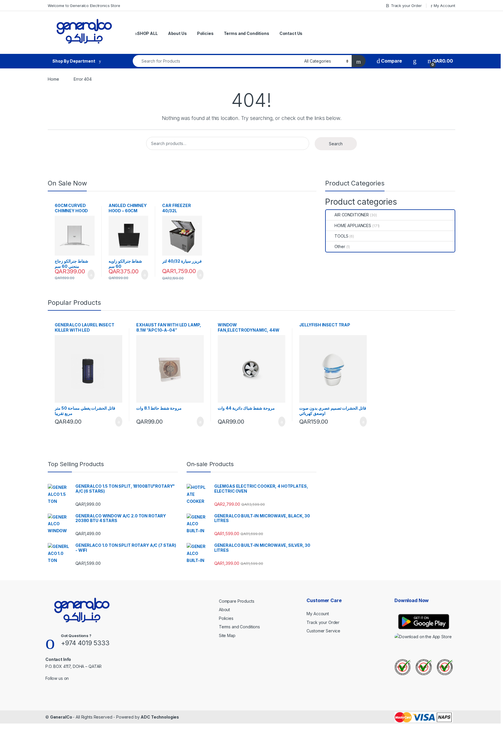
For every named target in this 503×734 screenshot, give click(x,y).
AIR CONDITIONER (351, 214)
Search (336, 143)
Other (339, 246)
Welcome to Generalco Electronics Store (84, 5)
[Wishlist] (415, 61)
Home (53, 79)
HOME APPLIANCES (352, 225)
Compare (391, 61)
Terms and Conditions (246, 33)
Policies (205, 33)
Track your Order (406, 5)
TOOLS (341, 236)
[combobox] (217, 61)
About (224, 609)
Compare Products (236, 601)
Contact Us (291, 33)
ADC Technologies (160, 716)
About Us (177, 33)
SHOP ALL (147, 33)
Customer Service (323, 630)
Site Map (227, 635)
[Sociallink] (47, 686)
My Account (444, 5)
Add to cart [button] (91, 275)
